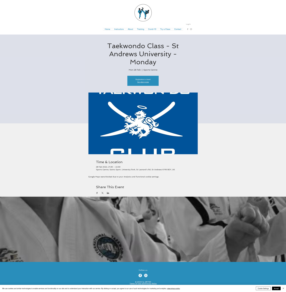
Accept (276, 288)
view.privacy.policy (173, 288)
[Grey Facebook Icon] (188, 29)
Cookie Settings (263, 288)
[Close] (283, 288)
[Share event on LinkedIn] (108, 193)
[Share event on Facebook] (97, 193)
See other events (143, 82)
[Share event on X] (102, 193)
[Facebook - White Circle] (140, 275)
